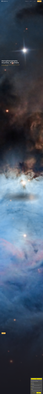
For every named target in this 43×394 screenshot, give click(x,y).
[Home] (5, 1)
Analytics (33, 386)
